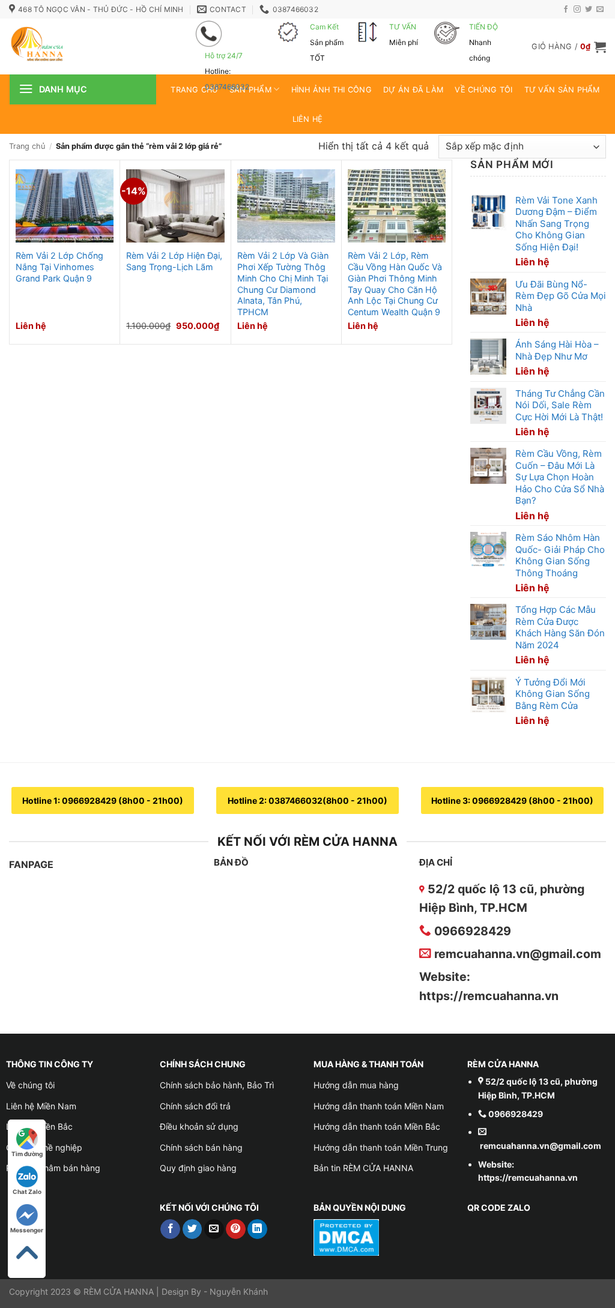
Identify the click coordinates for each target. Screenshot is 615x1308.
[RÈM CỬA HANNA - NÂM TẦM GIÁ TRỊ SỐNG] (84, 46)
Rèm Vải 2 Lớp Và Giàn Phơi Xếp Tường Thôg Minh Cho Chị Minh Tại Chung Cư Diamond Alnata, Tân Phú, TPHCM (283, 283)
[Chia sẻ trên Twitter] (192, 1229)
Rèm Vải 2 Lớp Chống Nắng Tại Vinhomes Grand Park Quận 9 (59, 266)
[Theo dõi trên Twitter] (588, 9)
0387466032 (227, 86)
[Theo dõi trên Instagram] (577, 9)
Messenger (26, 1230)
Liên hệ (307, 119)
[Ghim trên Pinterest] (236, 1229)
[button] (569, 47)
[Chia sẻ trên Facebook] (170, 1229)
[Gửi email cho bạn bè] (214, 1229)
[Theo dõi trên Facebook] (565, 9)
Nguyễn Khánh (239, 1291)
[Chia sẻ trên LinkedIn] (257, 1229)
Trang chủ (27, 146)
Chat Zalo (27, 1191)
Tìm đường (27, 1153)
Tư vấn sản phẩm (562, 89)
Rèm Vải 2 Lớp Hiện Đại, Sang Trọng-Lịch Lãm (174, 261)
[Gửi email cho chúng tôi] (600, 9)
